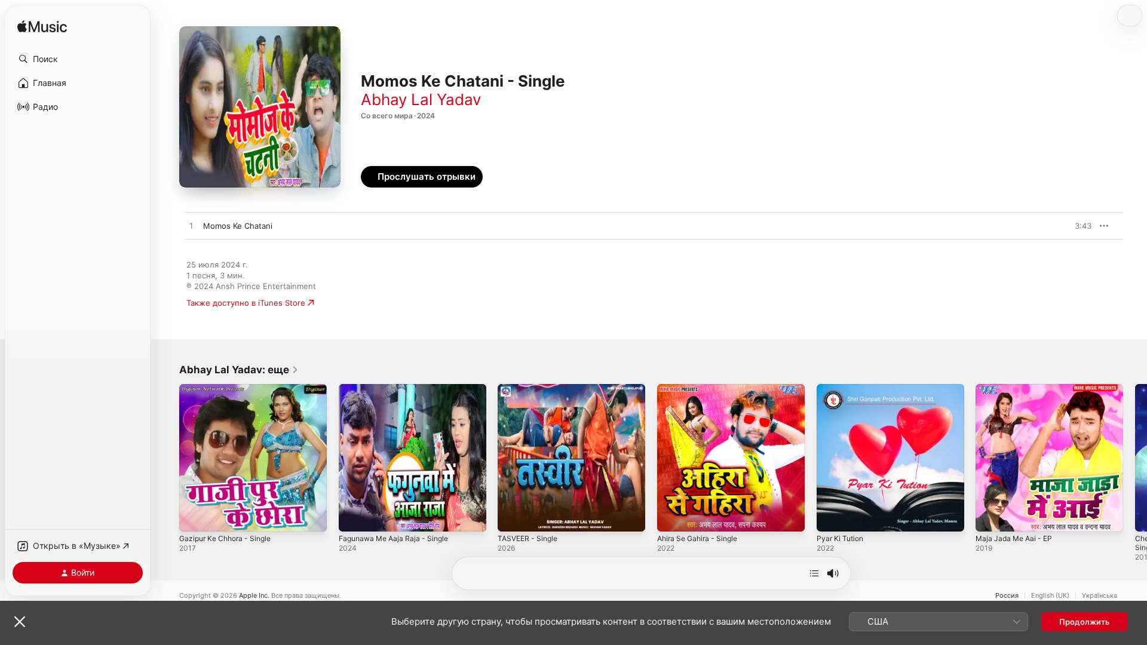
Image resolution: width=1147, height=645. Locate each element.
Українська (1099, 595)
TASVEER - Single (530, 389)
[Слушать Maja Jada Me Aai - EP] (990, 517)
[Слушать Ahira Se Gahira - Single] (672, 517)
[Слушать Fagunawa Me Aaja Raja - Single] (354, 517)
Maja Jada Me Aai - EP (1017, 389)
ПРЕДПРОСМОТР (1066, 225)
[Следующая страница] (1135, 457)
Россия (1007, 595)
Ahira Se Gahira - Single (701, 389)
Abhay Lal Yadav (421, 99)
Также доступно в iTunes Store (245, 303)
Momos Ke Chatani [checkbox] (237, 226)
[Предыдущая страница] (167, 457)
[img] (42, 27)
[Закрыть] (19, 621)
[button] (77, 59)
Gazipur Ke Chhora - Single (229, 389)
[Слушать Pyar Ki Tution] (832, 517)
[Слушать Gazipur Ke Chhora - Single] (194, 517)
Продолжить (1084, 621)
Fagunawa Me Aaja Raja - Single (398, 389)
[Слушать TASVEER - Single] (513, 517)
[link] (239, 369)
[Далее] (814, 573)
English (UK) (1050, 595)
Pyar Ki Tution (842, 389)
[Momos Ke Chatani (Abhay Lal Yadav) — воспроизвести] (191, 226)
